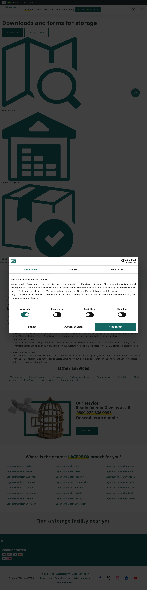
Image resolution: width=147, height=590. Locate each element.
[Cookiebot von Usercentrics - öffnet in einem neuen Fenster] (123, 261)
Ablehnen (31, 326)
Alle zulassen (115, 326)
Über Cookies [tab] (116, 269)
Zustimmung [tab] (30, 269)
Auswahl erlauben (73, 326)
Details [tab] (73, 269)
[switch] (57, 314)
